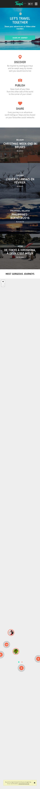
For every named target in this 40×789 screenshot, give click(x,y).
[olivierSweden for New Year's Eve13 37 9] (11, 632)
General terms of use (24, 783)
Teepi (20, 4)
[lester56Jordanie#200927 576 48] (16, 651)
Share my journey (20, 38)
